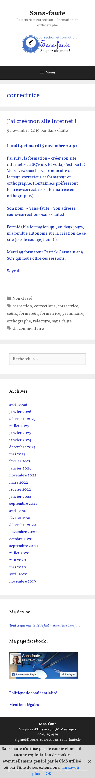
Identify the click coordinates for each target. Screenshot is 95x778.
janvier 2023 (20, 468)
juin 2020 (17, 560)
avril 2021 (18, 510)
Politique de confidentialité (33, 693)
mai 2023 (17, 454)
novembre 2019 (22, 581)
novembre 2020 (23, 532)
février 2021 (19, 517)
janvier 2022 (20, 496)
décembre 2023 (22, 447)
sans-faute (62, 321)
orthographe (19, 321)
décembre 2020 (22, 525)
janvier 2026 (20, 412)
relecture (41, 321)
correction (22, 306)
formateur (28, 314)
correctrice (68, 306)
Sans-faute (47, 13)
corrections (45, 306)
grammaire (72, 314)
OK (48, 774)
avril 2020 (18, 574)
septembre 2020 (23, 546)
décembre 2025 (22, 419)
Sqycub (14, 271)
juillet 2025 (19, 426)
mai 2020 (17, 567)
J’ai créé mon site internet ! (42, 121)
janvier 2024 (20, 440)
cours (12, 314)
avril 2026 (18, 404)
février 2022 (20, 489)
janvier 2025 (20, 433)
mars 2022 (18, 482)
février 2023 (20, 461)
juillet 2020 (19, 553)
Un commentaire (28, 329)
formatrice (50, 314)
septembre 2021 (23, 503)
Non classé (22, 299)
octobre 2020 (21, 539)
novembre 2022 (22, 475)
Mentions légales (24, 705)
